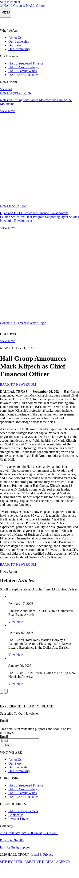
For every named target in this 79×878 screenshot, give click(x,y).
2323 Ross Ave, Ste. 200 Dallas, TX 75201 (29, 833)
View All (6, 89)
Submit (6, 745)
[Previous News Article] (1, 691)
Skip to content (10, 2)
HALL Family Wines (22, 71)
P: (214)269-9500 (12, 840)
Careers (21, 323)
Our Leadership (18, 41)
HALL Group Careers (23, 811)
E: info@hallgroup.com (15, 847)
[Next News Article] (6, 691)
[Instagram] (11, 872)
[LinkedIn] (18, 872)
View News (16, 622)
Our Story (15, 45)
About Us (14, 37)
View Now (7, 341)
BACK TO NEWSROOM (18, 384)
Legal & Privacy (42, 854)
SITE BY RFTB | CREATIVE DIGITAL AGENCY (35, 861)
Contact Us (8, 323)
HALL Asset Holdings (23, 67)
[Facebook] (4, 872)
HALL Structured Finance (25, 63)
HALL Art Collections (23, 75)
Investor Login (36, 323)
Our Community (19, 49)
